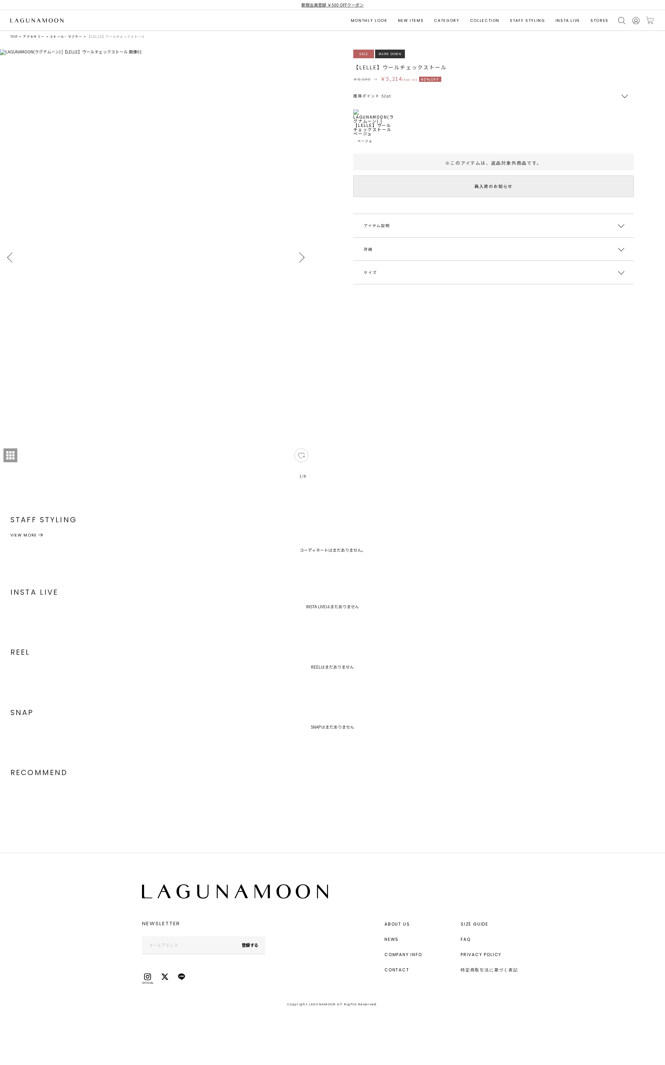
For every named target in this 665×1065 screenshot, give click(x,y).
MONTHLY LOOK (369, 20)
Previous (10, 257)
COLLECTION (485, 20)
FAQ (465, 939)
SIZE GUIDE (474, 924)
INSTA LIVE (568, 20)
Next (301, 257)
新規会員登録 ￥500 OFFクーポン (332, 5)
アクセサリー (33, 36)
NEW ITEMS (411, 20)
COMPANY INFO (403, 954)
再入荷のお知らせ (494, 186)
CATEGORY (446, 20)
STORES (600, 20)
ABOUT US (397, 924)
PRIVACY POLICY (481, 954)
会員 (635, 20)
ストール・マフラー (66, 36)
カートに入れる (650, 20)
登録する (250, 945)
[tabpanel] (156, 268)
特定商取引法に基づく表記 (489, 970)
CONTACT (396, 970)
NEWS (391, 939)
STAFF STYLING (527, 20)
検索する (621, 20)
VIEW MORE (23, 535)
